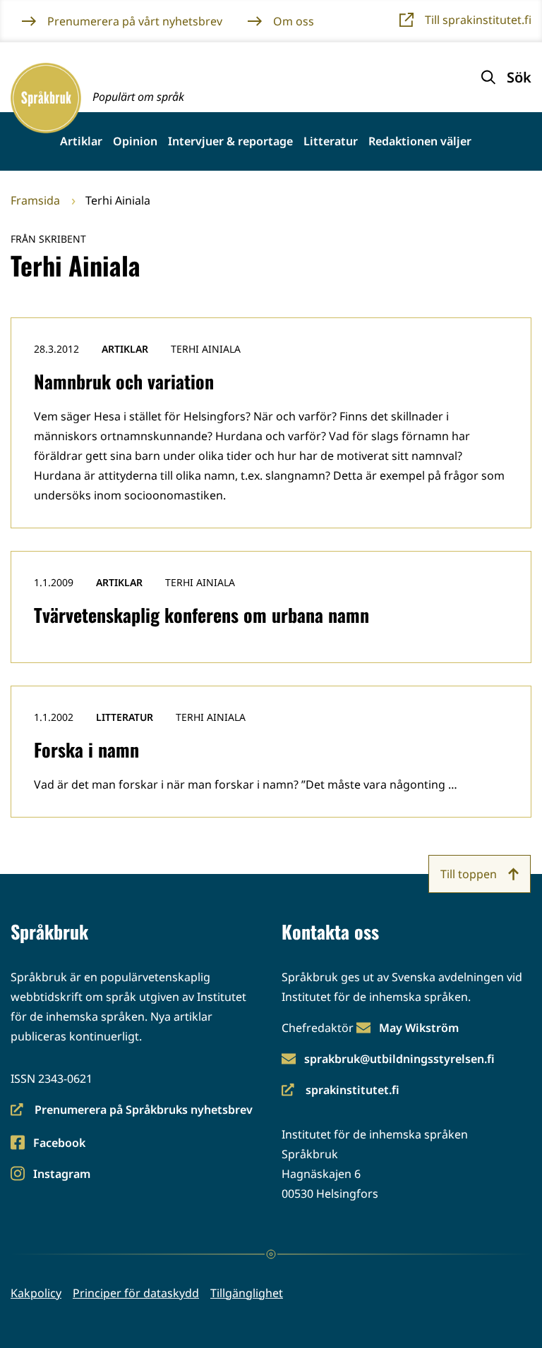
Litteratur (330, 141)
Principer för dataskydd (136, 1293)
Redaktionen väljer (419, 141)
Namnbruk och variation (124, 381)
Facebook (58, 1144)
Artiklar (81, 141)
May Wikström (419, 1028)
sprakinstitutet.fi (340, 1091)
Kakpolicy (36, 1293)
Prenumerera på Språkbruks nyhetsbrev (132, 1110)
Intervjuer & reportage (230, 141)
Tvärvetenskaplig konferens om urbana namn (201, 615)
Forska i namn (86, 749)
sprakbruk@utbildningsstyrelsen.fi (399, 1059)
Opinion (135, 141)
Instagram (61, 1175)
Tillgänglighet (246, 1293)
